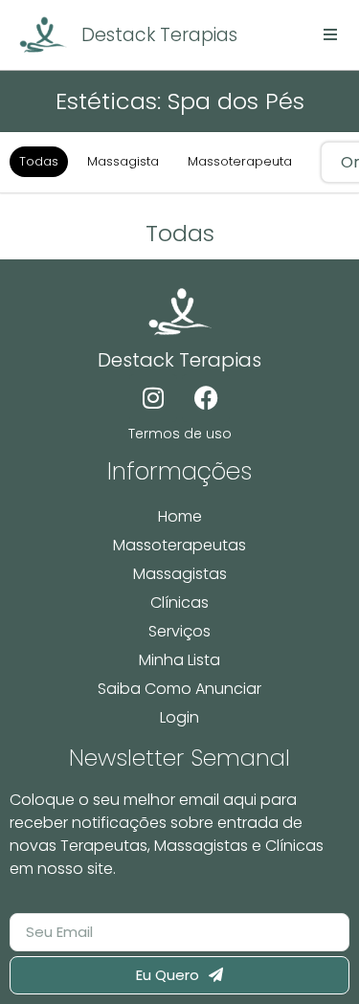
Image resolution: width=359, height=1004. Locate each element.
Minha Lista (179, 660)
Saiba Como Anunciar (179, 689)
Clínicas (179, 602)
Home (180, 516)
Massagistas (180, 574)
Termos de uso (180, 433)
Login (179, 717)
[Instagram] (153, 398)
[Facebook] (206, 398)
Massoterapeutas (179, 545)
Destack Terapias (159, 35)
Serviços (179, 631)
